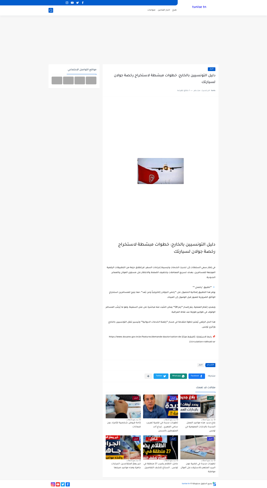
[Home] (91, 80)
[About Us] (79, 80)
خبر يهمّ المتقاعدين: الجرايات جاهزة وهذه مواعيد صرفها (126, 466)
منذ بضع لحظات (207, 420)
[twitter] (77, 3)
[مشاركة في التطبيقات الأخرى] (148, 376)
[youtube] (72, 3)
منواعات (151, 10)
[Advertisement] (133, 40)
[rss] (62, 3)
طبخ (174, 10)
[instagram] (67, 3)
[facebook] (83, 3)
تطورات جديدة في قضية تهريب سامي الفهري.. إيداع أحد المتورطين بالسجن (162, 427)
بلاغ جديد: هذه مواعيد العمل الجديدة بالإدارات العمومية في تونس (200, 427)
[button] (197, 376)
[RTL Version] (57, 80)
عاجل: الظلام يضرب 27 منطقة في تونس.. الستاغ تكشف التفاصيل (161, 466)
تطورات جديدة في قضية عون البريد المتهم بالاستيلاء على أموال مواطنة (198, 468)
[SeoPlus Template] (214, 484)
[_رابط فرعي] (56, 3)
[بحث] (51, 10)
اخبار (211, 69)
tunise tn (199, 7)
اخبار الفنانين (164, 10)
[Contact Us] (68, 80)
